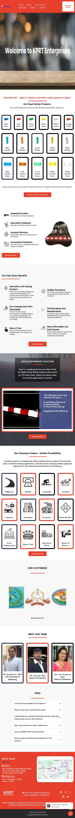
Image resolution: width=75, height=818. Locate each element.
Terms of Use (33, 812)
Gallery (33, 8)
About (29, 5)
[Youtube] (67, 796)
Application (23, 8)
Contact (42, 8)
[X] (70, 792)
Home (21, 5)
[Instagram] (65, 792)
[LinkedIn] (63, 796)
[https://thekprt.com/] (6, 6)
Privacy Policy (42, 812)
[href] (55, 769)
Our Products (40, 5)
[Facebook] (61, 792)
